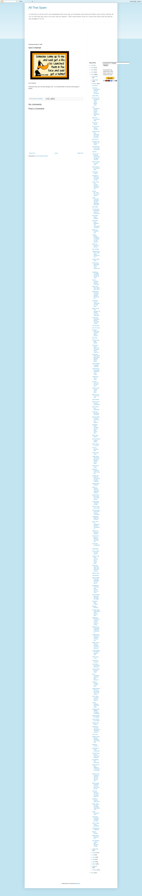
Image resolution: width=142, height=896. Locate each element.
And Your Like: (96, 328)
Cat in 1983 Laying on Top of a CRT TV (95, 698)
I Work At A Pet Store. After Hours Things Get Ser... (96, 254)
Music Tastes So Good (95, 444)
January (94, 870)
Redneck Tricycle (95, 745)
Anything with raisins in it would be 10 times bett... (95, 637)
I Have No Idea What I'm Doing (95, 413)
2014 (92, 72)
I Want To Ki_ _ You (95, 657)
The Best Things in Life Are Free (95, 684)
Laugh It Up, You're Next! (95, 378)
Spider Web (95, 95)
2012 (92, 872)
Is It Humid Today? (95, 172)
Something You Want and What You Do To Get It (95, 274)
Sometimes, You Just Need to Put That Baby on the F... (96, 729)
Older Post (80, 153)
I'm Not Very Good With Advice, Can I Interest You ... (96, 266)
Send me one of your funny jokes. (95, 390)
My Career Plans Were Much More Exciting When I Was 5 (96, 358)
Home (56, 153)
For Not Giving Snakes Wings (96, 440)
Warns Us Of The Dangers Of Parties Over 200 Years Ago (96, 312)
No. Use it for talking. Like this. (95, 128)
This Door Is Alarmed (95, 661)
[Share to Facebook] (52, 99)
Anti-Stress (95, 85)
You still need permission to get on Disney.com (96, 211)
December (95, 76)
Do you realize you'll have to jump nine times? (96, 512)
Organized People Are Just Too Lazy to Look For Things (95, 621)
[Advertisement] (63, 27)
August (94, 852)
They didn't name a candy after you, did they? (95, 303)
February (94, 866)
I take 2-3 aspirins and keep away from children (95, 490)
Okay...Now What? (95, 436)
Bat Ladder (95, 207)
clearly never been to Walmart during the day (95, 538)
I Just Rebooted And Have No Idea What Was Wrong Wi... (96, 201)
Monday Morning (95, 607)
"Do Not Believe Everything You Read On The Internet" (95, 238)
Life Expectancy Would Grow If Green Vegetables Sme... (96, 111)
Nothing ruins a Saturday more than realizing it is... (95, 629)
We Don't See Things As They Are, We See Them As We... (95, 777)
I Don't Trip (95, 734)
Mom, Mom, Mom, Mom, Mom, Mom (96, 288)
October (94, 83)
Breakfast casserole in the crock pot (96, 471)
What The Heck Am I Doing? (95, 245)
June (93, 857)
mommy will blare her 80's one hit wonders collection (96, 478)
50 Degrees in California (96, 829)
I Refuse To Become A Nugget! (95, 532)
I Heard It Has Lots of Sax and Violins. (96, 148)
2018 (92, 65)
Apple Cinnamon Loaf (95, 813)
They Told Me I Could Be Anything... (96, 365)
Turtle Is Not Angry (95, 466)
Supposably (95, 548)
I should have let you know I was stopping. (95, 755)
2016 (92, 67)
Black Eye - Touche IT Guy (95, 231)
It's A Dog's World (95, 123)
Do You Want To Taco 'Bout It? (95, 552)
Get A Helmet (95, 399)
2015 (92, 70)
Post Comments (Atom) (42, 156)
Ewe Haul (94, 338)
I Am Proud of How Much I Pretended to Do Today (96, 371)
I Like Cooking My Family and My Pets (96, 652)
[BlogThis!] (48, 99)
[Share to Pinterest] (54, 99)
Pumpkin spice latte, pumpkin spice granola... (95, 332)
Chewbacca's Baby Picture (95, 341)
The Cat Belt (95, 249)
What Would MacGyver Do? (95, 837)
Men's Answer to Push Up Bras (95, 168)
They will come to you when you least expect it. (95, 793)
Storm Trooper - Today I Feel (96, 163)
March (94, 864)
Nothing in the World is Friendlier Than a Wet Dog (96, 739)
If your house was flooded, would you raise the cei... (95, 185)
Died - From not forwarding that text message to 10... (96, 525)
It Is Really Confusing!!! (96, 545)
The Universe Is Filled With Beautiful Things (95, 843)
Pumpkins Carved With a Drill (95, 800)
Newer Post (32, 153)
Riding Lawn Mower (95, 723)
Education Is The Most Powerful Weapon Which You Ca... (95, 295)
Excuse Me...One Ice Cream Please (95, 193)
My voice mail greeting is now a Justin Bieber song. (95, 101)
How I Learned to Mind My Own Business (95, 677)
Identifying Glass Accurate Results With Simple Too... (95, 429)
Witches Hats (95, 573)
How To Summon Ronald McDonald (95, 282)
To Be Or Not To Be (95, 453)
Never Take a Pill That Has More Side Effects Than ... (96, 806)
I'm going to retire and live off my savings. (95, 177)
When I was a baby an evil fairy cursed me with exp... (95, 645)
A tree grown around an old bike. (95, 503)
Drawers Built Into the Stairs (95, 671)
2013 (92, 74)
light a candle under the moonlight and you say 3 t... (95, 580)
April (93, 861)
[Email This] (47, 99)
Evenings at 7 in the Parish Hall (95, 750)
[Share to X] (50, 99)
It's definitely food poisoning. (95, 761)
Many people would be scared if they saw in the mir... (96, 786)
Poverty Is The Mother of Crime (96, 143)
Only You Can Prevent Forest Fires (96, 403)
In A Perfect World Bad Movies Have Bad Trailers (95, 320)
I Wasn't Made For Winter (96, 716)
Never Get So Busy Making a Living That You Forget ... (95, 768)
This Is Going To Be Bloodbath (95, 824)
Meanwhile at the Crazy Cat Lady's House (95, 497)
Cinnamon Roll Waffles (95, 603)
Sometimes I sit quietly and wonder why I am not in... (95, 589)
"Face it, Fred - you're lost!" (96, 507)
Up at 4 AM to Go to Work (95, 720)
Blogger (78, 883)
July (93, 855)
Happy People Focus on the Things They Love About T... (96, 691)
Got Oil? (94, 151)
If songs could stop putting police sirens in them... (96, 612)
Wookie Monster (95, 832)
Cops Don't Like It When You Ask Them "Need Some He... (95, 349)
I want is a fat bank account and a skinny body (95, 559)
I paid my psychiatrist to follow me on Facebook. (96, 90)
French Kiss (95, 139)
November (95, 80)
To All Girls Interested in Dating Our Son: (95, 819)
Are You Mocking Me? (95, 449)
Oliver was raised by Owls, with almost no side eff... (95, 568)
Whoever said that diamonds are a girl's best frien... (95, 134)
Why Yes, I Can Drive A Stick (96, 119)
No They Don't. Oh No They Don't (95, 383)
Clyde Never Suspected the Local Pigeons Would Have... (95, 460)
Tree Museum (95, 325)
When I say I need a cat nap (95, 396)
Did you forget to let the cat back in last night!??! (96, 419)
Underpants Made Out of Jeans (95, 518)
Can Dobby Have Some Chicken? (96, 665)
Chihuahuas (95, 575)
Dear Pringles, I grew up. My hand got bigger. (96, 597)
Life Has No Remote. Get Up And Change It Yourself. (96, 156)
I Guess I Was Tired (95, 260)
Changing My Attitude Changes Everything (95, 711)
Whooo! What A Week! (95, 484)
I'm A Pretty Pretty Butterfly (95, 217)
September (95, 849)
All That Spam (37, 7)
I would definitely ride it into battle (95, 705)
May (93, 859)
